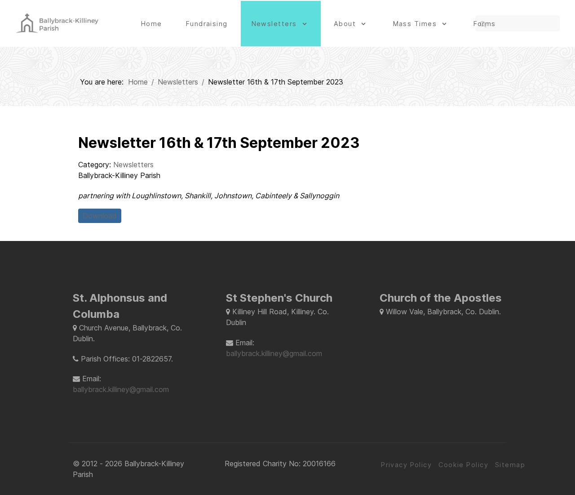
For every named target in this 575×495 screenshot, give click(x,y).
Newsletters (133, 164)
